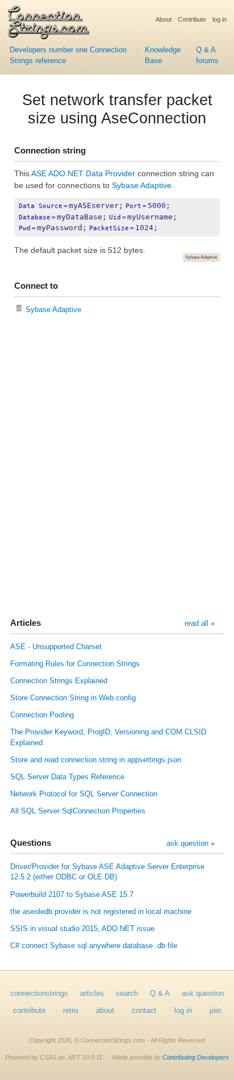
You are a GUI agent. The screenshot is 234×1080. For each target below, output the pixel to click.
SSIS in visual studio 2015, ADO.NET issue (82, 929)
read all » (200, 624)
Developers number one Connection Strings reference (68, 55)
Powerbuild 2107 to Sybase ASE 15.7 (71, 895)
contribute (29, 1011)
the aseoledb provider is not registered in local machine (100, 912)
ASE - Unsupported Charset (56, 647)
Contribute (192, 19)
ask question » (190, 844)
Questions (30, 843)
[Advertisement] (117, 467)
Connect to (36, 285)
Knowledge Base (163, 55)
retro (70, 1011)
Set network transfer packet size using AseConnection (117, 109)
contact (144, 1011)
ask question (203, 994)
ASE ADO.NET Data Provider (83, 173)
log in (219, 19)
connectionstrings (39, 994)
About (164, 19)
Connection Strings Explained (58, 681)
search (127, 994)
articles (92, 994)
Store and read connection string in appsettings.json (95, 760)
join (215, 1011)
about (105, 1011)
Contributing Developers (195, 1057)
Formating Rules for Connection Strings (75, 664)
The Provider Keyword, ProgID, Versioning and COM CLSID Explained (108, 737)
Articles (25, 623)
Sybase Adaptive (142, 185)
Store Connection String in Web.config (73, 698)
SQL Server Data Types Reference (67, 777)
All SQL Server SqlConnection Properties (77, 811)
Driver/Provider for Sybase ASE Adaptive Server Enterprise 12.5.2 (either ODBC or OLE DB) (107, 872)
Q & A (160, 994)
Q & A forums (207, 55)
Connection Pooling (42, 715)
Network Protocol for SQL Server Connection (83, 794)
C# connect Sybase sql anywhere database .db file (93, 946)
